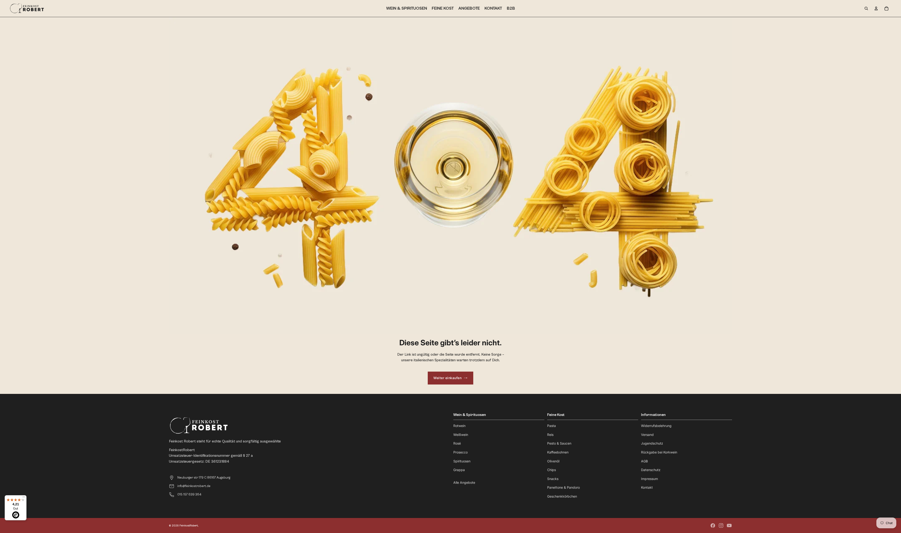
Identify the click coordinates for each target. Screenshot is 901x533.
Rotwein (459, 426)
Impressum (649, 479)
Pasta (551, 426)
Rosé (457, 443)
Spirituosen (461, 461)
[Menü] (24, 498)
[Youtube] (729, 525)
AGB (644, 461)
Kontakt (647, 487)
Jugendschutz (652, 443)
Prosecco (460, 452)
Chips (551, 470)
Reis (550, 435)
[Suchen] (866, 8)
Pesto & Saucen (559, 443)
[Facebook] (713, 525)
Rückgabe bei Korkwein (659, 452)
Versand (647, 435)
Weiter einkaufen (447, 378)
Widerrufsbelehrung (656, 426)
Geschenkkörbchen (562, 496)
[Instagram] (721, 525)
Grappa (459, 470)
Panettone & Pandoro (563, 487)
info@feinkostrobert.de (193, 486)
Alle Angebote (464, 482)
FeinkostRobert (188, 525)
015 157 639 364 (189, 494)
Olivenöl (553, 461)
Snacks (552, 479)
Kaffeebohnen (558, 452)
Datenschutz (650, 470)
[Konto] (876, 8)
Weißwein (460, 435)
